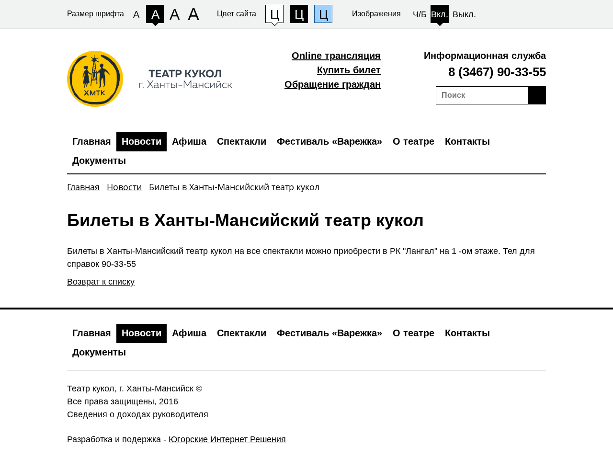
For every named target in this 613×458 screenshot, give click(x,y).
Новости (141, 141)
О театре (413, 141)
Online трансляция (336, 55)
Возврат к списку (101, 281)
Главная (91, 141)
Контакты (467, 141)
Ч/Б (420, 14)
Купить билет (349, 70)
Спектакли (241, 141)
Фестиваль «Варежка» (329, 141)
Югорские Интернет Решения (227, 439)
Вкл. (439, 14)
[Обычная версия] (527, 9)
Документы (99, 160)
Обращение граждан (332, 84)
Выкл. (464, 14)
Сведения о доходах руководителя (137, 414)
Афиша (189, 141)
